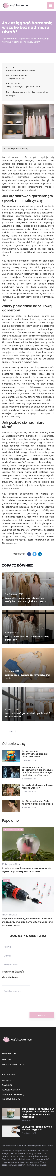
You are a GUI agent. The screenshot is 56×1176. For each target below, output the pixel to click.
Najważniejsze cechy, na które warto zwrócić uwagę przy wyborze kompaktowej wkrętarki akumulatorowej (27, 922)
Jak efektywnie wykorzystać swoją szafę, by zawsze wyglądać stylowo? (25, 599)
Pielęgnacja (8, 1080)
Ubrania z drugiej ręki (13, 1094)
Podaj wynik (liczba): (13, 971)
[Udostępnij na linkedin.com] (40, 554)
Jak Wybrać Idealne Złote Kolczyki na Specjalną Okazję (37, 802)
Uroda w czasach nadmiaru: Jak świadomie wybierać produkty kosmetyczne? (26, 870)
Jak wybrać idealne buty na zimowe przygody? (37, 1128)
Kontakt (6, 1059)
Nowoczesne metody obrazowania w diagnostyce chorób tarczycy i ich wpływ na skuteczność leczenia (37, 771)
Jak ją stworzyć (14, 86)
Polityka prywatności (14, 1064)
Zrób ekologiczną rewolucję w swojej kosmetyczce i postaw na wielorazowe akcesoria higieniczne (38, 1113)
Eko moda (7, 1085)
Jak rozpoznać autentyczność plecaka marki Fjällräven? (35, 754)
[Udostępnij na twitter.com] (34, 554)
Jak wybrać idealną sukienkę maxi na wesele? (37, 786)
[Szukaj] (5, 731)
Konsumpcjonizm (11, 1099)
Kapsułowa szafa (32, 86)
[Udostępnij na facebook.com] (29, 554)
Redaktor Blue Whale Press (20, 70)
